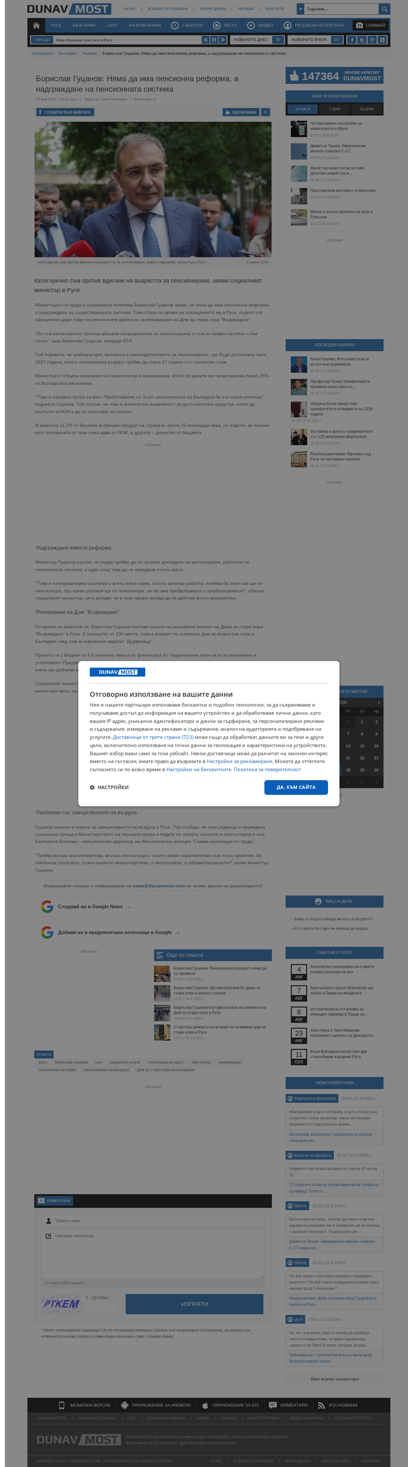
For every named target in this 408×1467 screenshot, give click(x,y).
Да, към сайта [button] (296, 787)
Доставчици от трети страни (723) (153, 737)
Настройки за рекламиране (239, 761)
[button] (109, 787)
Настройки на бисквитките (198, 769)
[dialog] (208, 733)
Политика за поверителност (267, 769)
